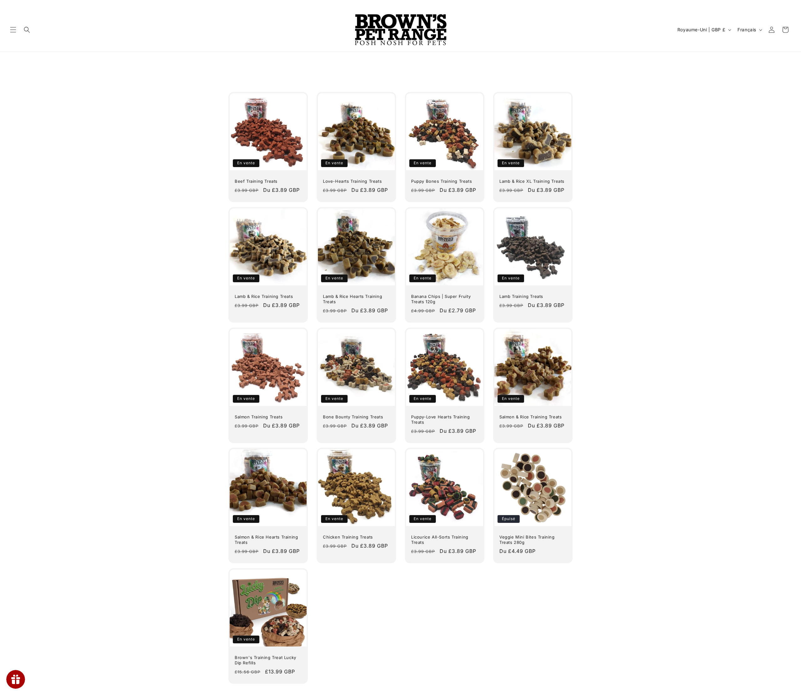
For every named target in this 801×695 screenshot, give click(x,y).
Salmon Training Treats (259, 416)
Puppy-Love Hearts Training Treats (440, 419)
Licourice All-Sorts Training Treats (439, 539)
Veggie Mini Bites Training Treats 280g (527, 539)
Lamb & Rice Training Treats (264, 296)
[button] (13, 30)
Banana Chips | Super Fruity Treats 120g (441, 299)
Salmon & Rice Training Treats (530, 416)
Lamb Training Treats (521, 296)
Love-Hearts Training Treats (352, 181)
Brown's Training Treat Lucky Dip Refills (265, 660)
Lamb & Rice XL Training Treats (531, 181)
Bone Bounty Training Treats (353, 416)
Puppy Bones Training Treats (441, 181)
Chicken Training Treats (348, 536)
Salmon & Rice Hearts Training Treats (266, 539)
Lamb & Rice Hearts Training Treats (352, 299)
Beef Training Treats (256, 181)
